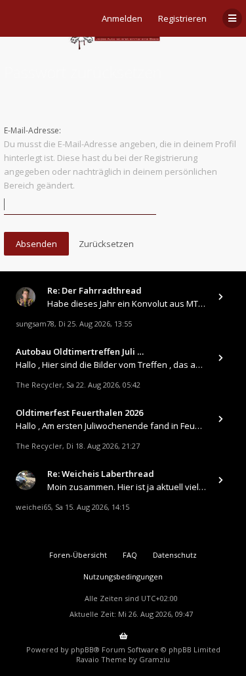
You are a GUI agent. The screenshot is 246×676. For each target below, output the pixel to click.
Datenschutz (175, 555)
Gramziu (154, 659)
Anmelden (122, 18)
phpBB (82, 649)
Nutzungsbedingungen (123, 576)
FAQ (130, 555)
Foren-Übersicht (78, 555)
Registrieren (182, 18)
